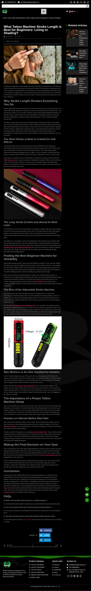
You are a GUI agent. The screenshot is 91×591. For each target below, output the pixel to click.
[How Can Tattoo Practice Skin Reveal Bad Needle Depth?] (72, 81)
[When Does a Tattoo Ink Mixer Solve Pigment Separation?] (72, 66)
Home (5, 18)
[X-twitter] (68, 576)
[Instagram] (81, 2)
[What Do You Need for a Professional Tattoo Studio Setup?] (72, 33)
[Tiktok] (88, 2)
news (9, 18)
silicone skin (27, 519)
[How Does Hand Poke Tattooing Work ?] (72, 53)
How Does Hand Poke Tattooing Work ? (82, 54)
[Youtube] (77, 576)
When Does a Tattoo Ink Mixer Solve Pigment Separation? (83, 68)
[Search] (87, 6)
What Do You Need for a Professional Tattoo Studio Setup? (83, 38)
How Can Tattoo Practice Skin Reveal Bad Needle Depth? (83, 85)
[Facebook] (74, 576)
